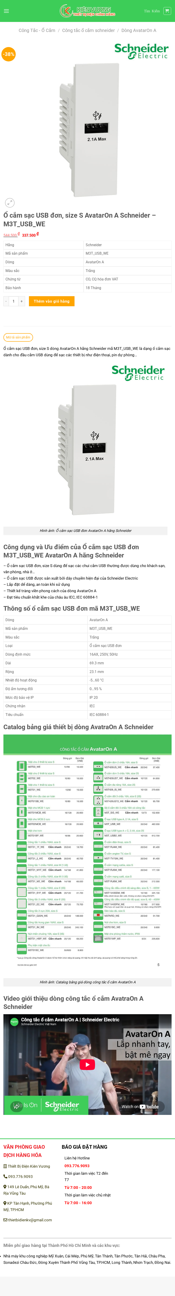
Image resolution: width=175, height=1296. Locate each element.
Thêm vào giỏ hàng (52, 301)
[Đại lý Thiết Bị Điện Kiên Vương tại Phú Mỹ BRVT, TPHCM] (88, 11)
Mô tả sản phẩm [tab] (18, 337)
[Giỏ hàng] (167, 11)
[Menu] (6, 11)
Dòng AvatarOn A (138, 30)
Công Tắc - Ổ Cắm (37, 30)
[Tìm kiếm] (152, 10)
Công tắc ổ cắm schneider (88, 30)
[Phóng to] (10, 203)
